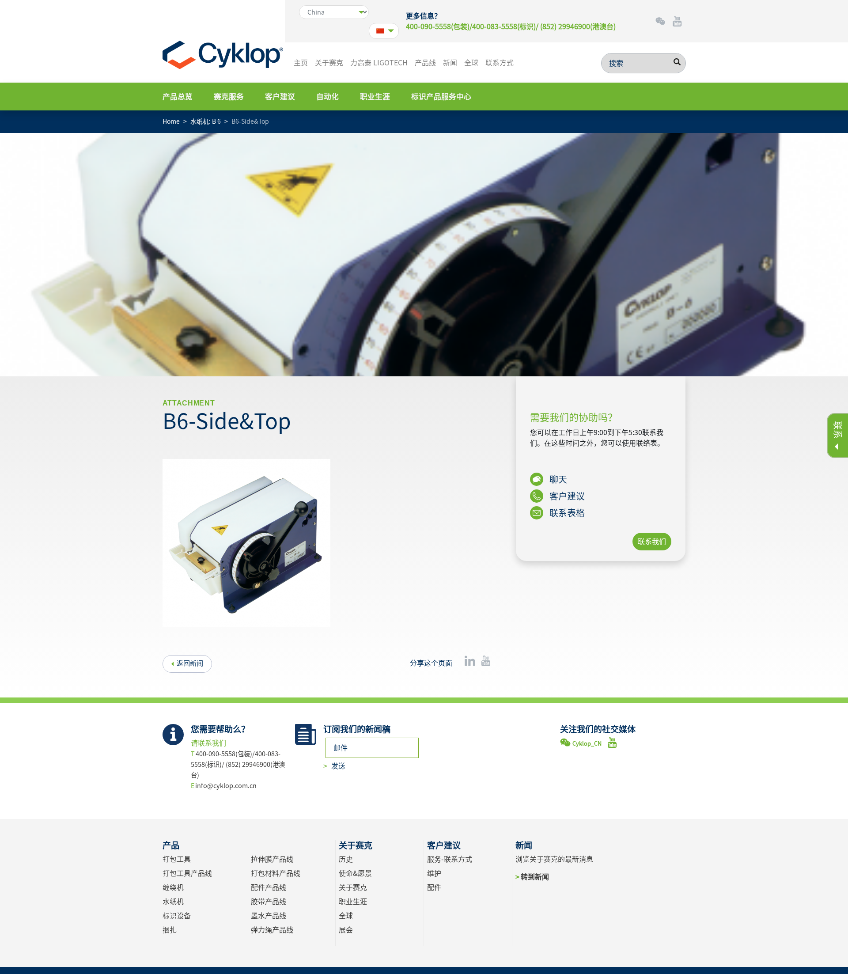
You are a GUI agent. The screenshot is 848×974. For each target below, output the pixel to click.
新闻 (450, 62)
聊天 (557, 479)
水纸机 (173, 901)
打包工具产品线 (187, 873)
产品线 (425, 62)
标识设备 (177, 915)
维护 (434, 873)
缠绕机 (173, 887)
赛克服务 (229, 96)
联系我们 (652, 541)
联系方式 (499, 62)
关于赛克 (329, 62)
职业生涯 (375, 96)
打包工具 (177, 859)
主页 (301, 62)
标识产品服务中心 (441, 96)
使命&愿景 (355, 873)
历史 (346, 859)
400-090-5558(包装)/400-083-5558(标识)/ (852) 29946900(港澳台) (511, 26)
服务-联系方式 (449, 859)
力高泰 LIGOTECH (379, 62)
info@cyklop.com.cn (226, 785)
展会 (346, 929)
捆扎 (170, 929)
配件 (434, 887)
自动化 (327, 96)
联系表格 (566, 512)
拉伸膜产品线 (272, 859)
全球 (471, 62)
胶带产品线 (268, 901)
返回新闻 (190, 663)
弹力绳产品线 (272, 929)
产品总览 (178, 96)
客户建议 (280, 96)
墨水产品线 (268, 915)
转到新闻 (535, 876)
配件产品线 (268, 887)
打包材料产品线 (275, 873)
